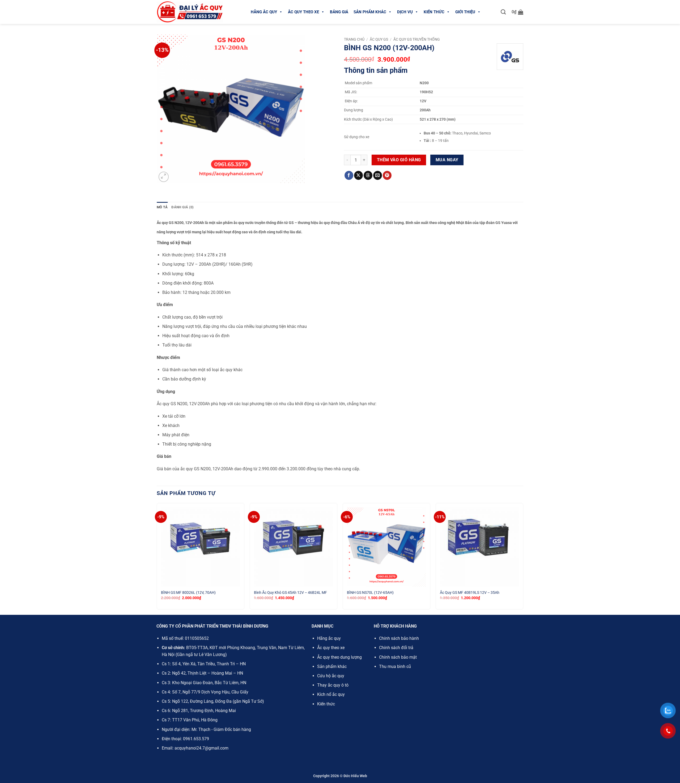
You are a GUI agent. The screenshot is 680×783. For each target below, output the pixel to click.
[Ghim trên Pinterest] (387, 175)
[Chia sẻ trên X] (358, 175)
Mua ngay (447, 160)
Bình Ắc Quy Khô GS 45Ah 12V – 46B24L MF (290, 592)
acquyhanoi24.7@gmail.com (201, 748)
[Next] (523, 558)
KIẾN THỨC (434, 12)
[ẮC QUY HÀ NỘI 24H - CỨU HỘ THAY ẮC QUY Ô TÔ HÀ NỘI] (190, 12)
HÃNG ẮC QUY (264, 12)
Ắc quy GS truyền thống (416, 39)
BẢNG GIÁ (339, 12)
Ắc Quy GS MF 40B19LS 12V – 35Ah (469, 592)
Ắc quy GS (379, 39)
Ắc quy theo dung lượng (339, 657)
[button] (517, 12)
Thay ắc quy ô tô (332, 685)
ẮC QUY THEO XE (303, 12)
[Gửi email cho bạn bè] (377, 175)
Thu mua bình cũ (395, 666)
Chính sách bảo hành (399, 638)
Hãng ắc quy (329, 638)
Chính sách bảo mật (398, 657)
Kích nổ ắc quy (331, 694)
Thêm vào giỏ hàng (399, 160)
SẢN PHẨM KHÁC (370, 12)
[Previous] (157, 558)
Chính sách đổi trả (396, 647)
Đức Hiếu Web (355, 776)
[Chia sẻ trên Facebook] (349, 175)
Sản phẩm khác (332, 666)
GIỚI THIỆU (465, 12)
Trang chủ (354, 39)
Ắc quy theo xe (331, 647)
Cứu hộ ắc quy (330, 675)
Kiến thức (326, 703)
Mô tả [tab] (162, 207)
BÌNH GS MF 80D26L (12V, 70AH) (188, 592)
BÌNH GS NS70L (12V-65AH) (370, 592)
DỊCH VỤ (405, 12)
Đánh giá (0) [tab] (182, 207)
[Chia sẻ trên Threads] (368, 175)
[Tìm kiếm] (503, 12)
